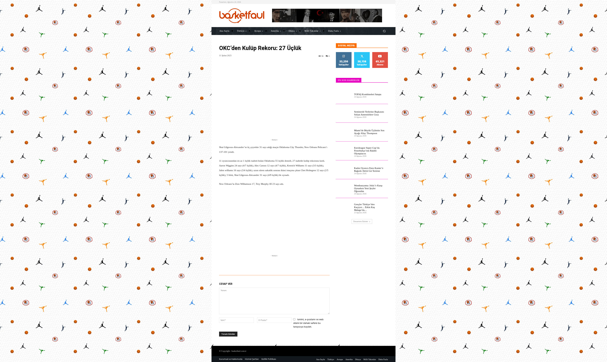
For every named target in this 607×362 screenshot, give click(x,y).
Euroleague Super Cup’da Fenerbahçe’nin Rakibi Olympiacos (367, 151)
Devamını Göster (360, 221)
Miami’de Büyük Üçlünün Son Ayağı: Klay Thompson (369, 132)
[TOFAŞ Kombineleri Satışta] (344, 94)
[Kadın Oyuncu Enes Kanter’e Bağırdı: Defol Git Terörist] (344, 170)
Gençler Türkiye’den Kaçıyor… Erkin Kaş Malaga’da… (364, 207)
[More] (333, 266)
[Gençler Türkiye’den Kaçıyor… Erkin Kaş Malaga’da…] (344, 207)
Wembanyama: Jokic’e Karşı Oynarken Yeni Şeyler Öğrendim (368, 188)
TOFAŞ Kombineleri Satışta (367, 94)
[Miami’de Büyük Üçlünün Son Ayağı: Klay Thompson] (344, 132)
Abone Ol (380, 53)
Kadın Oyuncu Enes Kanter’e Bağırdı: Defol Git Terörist (368, 169)
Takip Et (344, 53)
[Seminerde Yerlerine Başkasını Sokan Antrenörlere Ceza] (344, 113)
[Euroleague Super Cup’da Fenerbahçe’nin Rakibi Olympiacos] (344, 151)
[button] (384, 31)
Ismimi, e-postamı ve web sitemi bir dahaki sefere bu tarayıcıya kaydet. (308, 323)
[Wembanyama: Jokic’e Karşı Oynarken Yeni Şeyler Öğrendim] (344, 188)
